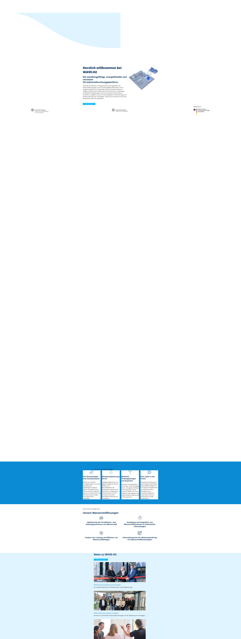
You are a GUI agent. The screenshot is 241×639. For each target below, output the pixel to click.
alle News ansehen (101, 559)
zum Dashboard (89, 104)
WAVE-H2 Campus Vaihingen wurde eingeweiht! (107, 585)
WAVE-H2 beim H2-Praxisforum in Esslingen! (106, 613)
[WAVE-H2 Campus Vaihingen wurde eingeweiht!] (120, 572)
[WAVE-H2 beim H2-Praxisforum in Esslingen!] (120, 601)
